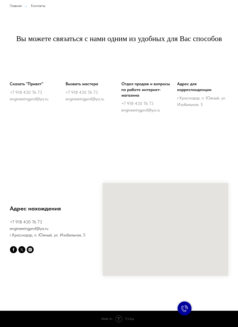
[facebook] (13, 249)
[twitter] (21, 249)
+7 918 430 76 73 (26, 92)
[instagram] (30, 249)
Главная (16, 5)
